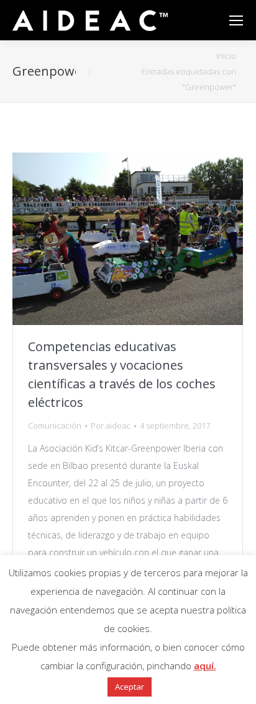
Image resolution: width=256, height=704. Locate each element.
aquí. (205, 665)
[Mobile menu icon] (236, 20)
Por (110, 425)
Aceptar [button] (129, 686)
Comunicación (54, 425)
